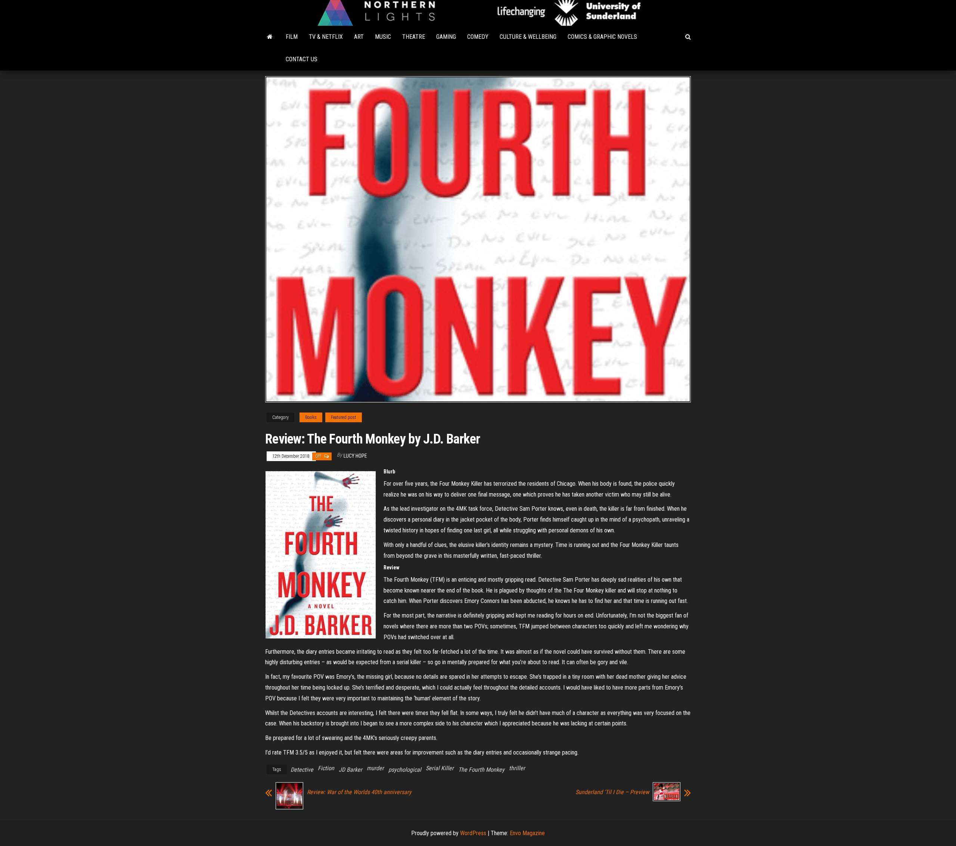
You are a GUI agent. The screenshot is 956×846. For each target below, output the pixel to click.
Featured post (343, 417)
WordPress (473, 833)
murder (375, 768)
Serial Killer (440, 768)
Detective (302, 769)
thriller (517, 768)
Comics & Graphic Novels (602, 36)
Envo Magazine (527, 833)
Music (383, 36)
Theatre (413, 36)
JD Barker (350, 769)
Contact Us (301, 59)
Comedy (477, 36)
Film (292, 36)
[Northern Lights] (270, 37)
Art (359, 36)
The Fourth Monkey (481, 769)
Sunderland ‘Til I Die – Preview (612, 792)
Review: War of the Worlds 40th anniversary (359, 792)
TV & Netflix (326, 36)
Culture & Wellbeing (528, 36)
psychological (404, 769)
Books (311, 417)
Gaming (446, 36)
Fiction (326, 768)
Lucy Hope (355, 456)
